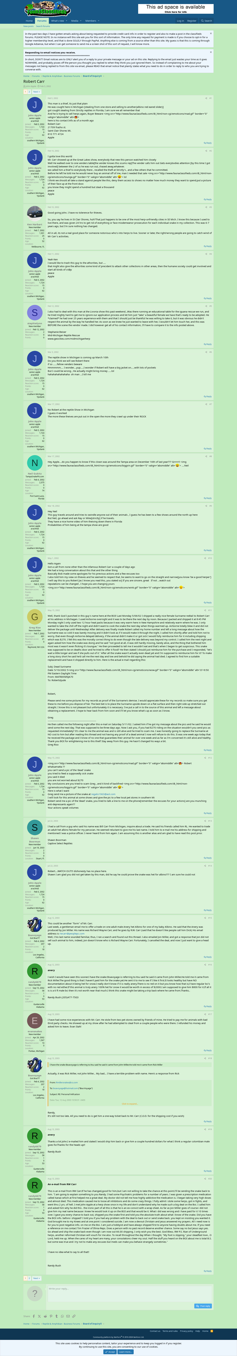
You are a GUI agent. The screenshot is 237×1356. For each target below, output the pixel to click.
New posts (28, 26)
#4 (210, 254)
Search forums (43, 26)
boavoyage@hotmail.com (65, 1088)
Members (90, 20)
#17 (210, 1014)
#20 (210, 1178)
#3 (210, 207)
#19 (210, 1129)
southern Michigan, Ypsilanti (35, 142)
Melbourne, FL (38, 246)
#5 (210, 306)
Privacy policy (186, 1331)
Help (197, 1331)
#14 (210, 865)
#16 (210, 964)
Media (74, 20)
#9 (210, 506)
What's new (57, 20)
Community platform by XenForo (118, 1337)
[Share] (206, 98)
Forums (41, 20)
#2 (210, 150)
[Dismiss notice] (210, 34)
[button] (66, 21)
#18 (210, 1058)
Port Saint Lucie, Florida (37, 497)
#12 (210, 757)
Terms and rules (170, 1331)
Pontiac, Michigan (36, 1051)
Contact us (155, 1331)
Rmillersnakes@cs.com (67, 1082)
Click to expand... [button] (130, 1103)
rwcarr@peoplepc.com (71, 933)
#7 (210, 404)
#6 (210, 352)
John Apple (31, 86)
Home (29, 20)
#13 (210, 821)
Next (35, 91)
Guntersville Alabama (39, 1005)
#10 (210, 558)
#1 (210, 98)
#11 (210, 610)
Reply (209, 142)
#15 (210, 918)
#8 (210, 456)
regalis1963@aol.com (103, 794)
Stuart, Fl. (40, 858)
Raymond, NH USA (36, 647)
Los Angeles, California (38, 956)
